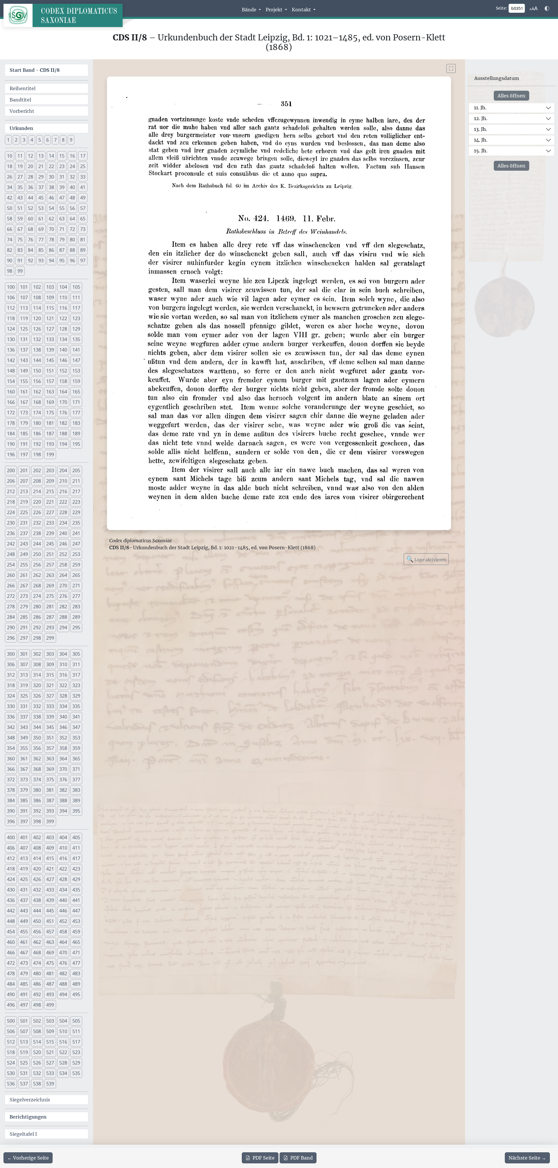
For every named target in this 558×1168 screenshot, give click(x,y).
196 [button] (11, 454)
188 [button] (63, 433)
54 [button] (51, 208)
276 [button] (63, 596)
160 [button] (11, 391)
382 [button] (63, 790)
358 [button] (63, 748)
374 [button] (37, 779)
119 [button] (24, 318)
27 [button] (20, 177)
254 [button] (11, 564)
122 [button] (63, 318)
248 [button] (11, 554)
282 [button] (63, 606)
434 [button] (63, 890)
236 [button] (11, 533)
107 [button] (24, 297)
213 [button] (24, 491)
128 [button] (63, 329)
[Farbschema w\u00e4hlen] (547, 8)
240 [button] (63, 533)
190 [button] (11, 444)
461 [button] (24, 942)
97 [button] (82, 260)
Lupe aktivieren (426, 559)
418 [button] (11, 869)
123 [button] (76, 318)
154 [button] (11, 381)
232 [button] (37, 523)
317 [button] (76, 675)
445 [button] (50, 910)
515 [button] (50, 1042)
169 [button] (50, 402)
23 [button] (62, 166)
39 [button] (62, 187)
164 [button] (63, 391)
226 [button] (37, 512)
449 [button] (24, 921)
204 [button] (63, 470)
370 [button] (63, 769)
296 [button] (11, 638)
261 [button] (24, 575)
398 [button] (37, 821)
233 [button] (50, 523)
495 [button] (76, 994)
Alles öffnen (511, 96)
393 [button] (50, 811)
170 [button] (63, 402)
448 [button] (11, 921)
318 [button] (11, 685)
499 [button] (50, 1005)
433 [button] (50, 890)
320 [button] (37, 685)
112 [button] (11, 308)
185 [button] (24, 433)
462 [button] (37, 942)
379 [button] (24, 790)
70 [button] (51, 229)
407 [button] (24, 848)
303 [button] (50, 654)
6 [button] (47, 140)
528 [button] (63, 1063)
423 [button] (76, 869)
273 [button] (24, 596)
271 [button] (76, 585)
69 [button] (41, 229)
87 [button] (62, 250)
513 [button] (24, 1042)
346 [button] (63, 727)
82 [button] (9, 250)
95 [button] (62, 260)
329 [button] (76, 696)
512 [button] (11, 1042)
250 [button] (37, 554)
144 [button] (37, 360)
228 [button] (63, 512)
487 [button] (50, 984)
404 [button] (63, 837)
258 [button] (63, 564)
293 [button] (50, 627)
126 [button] (37, 329)
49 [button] (82, 198)
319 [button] (24, 685)
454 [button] (11, 931)
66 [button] (9, 229)
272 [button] (11, 596)
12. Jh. (480, 118)
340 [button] (63, 717)
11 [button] (20, 156)
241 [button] (76, 533)
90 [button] (9, 260)
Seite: (501, 8)
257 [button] (50, 564)
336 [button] (11, 717)
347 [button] (76, 727)
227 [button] (50, 512)
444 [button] (37, 910)
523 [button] (76, 1052)
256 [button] (37, 564)
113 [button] (24, 308)
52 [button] (30, 208)
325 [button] (24, 696)
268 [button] (37, 585)
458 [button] (63, 931)
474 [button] (37, 963)
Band (301, 1158)
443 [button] (24, 910)
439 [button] (50, 900)
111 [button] (76, 297)
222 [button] (63, 502)
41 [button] (82, 187)
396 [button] (11, 821)
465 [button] (76, 942)
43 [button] (20, 198)
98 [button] (9, 271)
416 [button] (63, 858)
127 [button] (50, 329)
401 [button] (24, 837)
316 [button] (63, 675)
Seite (264, 1158)
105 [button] (76, 287)
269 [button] (50, 585)
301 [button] (24, 654)
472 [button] (11, 963)
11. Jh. (480, 107)
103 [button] (50, 287)
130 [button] (11, 339)
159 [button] (76, 381)
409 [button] (50, 848)
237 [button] (24, 533)
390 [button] (11, 811)
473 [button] (24, 963)
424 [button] (11, 879)
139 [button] (50, 350)
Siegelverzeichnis (30, 1100)
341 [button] (76, 717)
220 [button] (37, 502)
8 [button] (63, 140)
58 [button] (9, 218)
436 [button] (11, 900)
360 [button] (11, 758)
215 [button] (50, 491)
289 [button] (76, 617)
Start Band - (35, 70)
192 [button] (37, 444)
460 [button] (11, 942)
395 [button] (76, 811)
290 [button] (11, 627)
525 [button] (24, 1063)
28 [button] (30, 177)
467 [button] (24, 952)
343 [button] (24, 727)
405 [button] (76, 837)
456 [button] (37, 931)
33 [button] (82, 177)
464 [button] (63, 942)
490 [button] (11, 994)
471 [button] (76, 952)
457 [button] (50, 931)
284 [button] (11, 617)
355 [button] (24, 748)
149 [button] (24, 371)
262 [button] (37, 575)
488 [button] (63, 984)
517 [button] (76, 1042)
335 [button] (76, 706)
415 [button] (50, 858)
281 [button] (50, 606)
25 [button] (82, 166)
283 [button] (76, 606)
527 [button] (50, 1063)
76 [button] (30, 239)
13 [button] (41, 156)
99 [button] (20, 271)
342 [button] (11, 727)
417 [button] (76, 858)
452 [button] (63, 921)
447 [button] (76, 910)
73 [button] (82, 229)
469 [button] (50, 952)
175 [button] (50, 412)
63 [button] (62, 218)
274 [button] (37, 596)
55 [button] (62, 208)
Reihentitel (22, 88)
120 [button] (37, 318)
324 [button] (11, 696)
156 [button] (37, 381)
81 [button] (82, 239)
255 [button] (24, 564)
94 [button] (51, 260)
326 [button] (37, 696)
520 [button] (37, 1052)
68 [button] (30, 229)
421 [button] (50, 869)
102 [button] (37, 287)
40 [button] (72, 187)
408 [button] (37, 848)
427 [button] (50, 879)
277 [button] (76, 596)
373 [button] (24, 779)
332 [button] (37, 706)
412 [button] (11, 858)
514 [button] (37, 1042)
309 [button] (50, 664)
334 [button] (63, 706)
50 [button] (9, 208)
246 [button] (63, 544)
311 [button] (76, 664)
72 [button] (72, 229)
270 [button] (63, 585)
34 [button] (9, 187)
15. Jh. (480, 151)
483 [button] (76, 973)
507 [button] (24, 1031)
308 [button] (37, 664)
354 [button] (11, 748)
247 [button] (76, 544)
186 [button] (37, 433)
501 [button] (24, 1021)
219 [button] (24, 502)
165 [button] (76, 391)
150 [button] (37, 371)
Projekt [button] (275, 10)
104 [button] (63, 287)
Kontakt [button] (302, 10)
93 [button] (41, 260)
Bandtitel (20, 100)
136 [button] (11, 350)
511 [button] (76, 1031)
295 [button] (76, 627)
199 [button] (50, 454)
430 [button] (11, 890)
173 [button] (24, 412)
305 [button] (76, 654)
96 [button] (72, 260)
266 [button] (11, 585)
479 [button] (24, 973)
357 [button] (50, 748)
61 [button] (41, 218)
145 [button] (50, 360)
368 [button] (37, 769)
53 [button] (41, 208)
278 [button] (11, 606)
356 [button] (37, 748)
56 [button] (72, 208)
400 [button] (11, 837)
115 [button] (50, 308)
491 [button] (24, 994)
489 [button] (76, 984)
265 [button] (76, 575)
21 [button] (41, 166)
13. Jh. (480, 129)
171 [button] (76, 402)
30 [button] (51, 177)
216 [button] (63, 491)
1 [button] (8, 140)
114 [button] (37, 308)
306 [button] (11, 664)
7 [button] (55, 140)
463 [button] (50, 942)
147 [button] (76, 360)
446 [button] (63, 910)
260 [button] (11, 575)
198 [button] (37, 454)
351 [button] (50, 737)
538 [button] (37, 1083)
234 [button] (63, 523)
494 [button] (63, 994)
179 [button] (24, 423)
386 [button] (37, 800)
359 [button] (76, 748)
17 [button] (82, 156)
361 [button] (24, 758)
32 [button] (72, 177)
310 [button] (63, 664)
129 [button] (76, 329)
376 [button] (63, 779)
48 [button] (72, 198)
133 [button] (50, 339)
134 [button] (63, 339)
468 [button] (37, 952)
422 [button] (63, 869)
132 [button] (37, 339)
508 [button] (37, 1031)
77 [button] (41, 239)
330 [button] (11, 706)
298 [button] (37, 638)
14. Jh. (480, 140)
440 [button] (63, 900)
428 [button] (63, 879)
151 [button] (50, 371)
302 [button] (37, 654)
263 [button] (50, 575)
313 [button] (24, 675)
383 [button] (76, 790)
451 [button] (50, 921)
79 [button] (62, 239)
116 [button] (63, 308)
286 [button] (37, 617)
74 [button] (9, 239)
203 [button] (50, 470)
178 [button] (11, 423)
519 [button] (24, 1052)
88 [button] (72, 250)
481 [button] (50, 973)
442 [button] (11, 910)
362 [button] (37, 758)
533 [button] (50, 1073)
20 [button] (30, 166)
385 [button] (24, 800)
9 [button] (71, 140)
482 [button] (63, 973)
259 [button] (76, 564)
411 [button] (76, 848)
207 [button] (24, 481)
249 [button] (24, 554)
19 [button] (20, 166)
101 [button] (24, 287)
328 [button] (63, 696)
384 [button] (11, 800)
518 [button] (11, 1052)
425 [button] (24, 879)
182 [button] (63, 423)
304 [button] (63, 654)
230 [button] (11, 523)
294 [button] (63, 627)
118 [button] (11, 318)
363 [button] (50, 758)
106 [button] (11, 297)
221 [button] (50, 502)
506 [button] (11, 1031)
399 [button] (50, 821)
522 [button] (63, 1052)
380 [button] (37, 790)
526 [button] (37, 1063)
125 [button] (24, 329)
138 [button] (37, 350)
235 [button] (76, 523)
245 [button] (50, 544)
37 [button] (41, 187)
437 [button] (24, 900)
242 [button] (11, 544)
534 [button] (63, 1073)
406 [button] (11, 848)
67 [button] (20, 229)
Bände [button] (249, 10)
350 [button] (37, 737)
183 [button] (76, 423)
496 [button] (11, 1005)
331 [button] (24, 706)
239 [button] (50, 533)
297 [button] (24, 638)
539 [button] (50, 1083)
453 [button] (76, 921)
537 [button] (24, 1083)
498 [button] (37, 1005)
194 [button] (63, 444)
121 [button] (50, 318)
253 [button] (76, 554)
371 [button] (76, 769)
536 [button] (11, 1083)
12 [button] (30, 156)
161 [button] (24, 391)
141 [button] (76, 350)
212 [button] (11, 491)
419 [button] (24, 869)
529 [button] (76, 1063)
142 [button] (11, 360)
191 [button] (24, 444)
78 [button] (51, 239)
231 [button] (24, 523)
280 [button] (37, 606)
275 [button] (50, 596)
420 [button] (37, 869)
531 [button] (24, 1073)
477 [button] (76, 963)
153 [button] (76, 371)
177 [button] (76, 412)
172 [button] (11, 412)
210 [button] (63, 481)
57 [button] (82, 208)
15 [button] (62, 156)
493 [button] (50, 994)
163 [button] (50, 391)
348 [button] (11, 737)
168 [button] (37, 402)
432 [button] (37, 890)
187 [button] (50, 433)
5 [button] (39, 140)
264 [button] (63, 575)
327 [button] (50, 696)
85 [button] (41, 250)
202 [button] (37, 470)
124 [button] (11, 329)
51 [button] (20, 208)
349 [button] (24, 737)
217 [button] (76, 491)
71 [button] (62, 229)
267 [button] (24, 585)
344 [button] (37, 727)
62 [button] (51, 218)
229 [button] (76, 512)
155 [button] (24, 381)
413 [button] (24, 858)
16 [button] (72, 156)
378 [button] (11, 790)
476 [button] (63, 963)
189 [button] (76, 433)
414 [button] (37, 858)
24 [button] (72, 166)
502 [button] (37, 1021)
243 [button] (24, 544)
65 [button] (82, 218)
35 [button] (20, 187)
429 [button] (76, 879)
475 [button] (50, 963)
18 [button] (9, 166)
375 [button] (50, 779)
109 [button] (50, 297)
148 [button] (11, 371)
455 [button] (24, 931)
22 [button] (51, 166)
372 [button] (11, 779)
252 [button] (63, 554)
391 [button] (24, 811)
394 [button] (63, 811)
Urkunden (21, 128)
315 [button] (50, 675)
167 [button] (24, 402)
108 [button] (37, 297)
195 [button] (76, 444)
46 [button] (51, 198)
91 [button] (20, 260)
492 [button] (37, 994)
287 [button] (50, 617)
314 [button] (37, 675)
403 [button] (50, 837)
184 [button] (11, 433)
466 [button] (11, 952)
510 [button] (63, 1031)
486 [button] (37, 984)
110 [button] (63, 297)
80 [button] (72, 239)
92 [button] (30, 260)
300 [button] (11, 654)
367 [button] (24, 769)
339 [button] (50, 717)
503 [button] (50, 1021)
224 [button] (11, 512)
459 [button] (76, 931)
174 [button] (37, 412)
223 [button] (76, 502)
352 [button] (63, 737)
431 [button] (24, 890)
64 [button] (72, 218)
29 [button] (41, 177)
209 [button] (50, 481)
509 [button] (50, 1031)
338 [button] (37, 717)
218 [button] (11, 502)
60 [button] (30, 218)
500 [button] (11, 1021)
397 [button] (24, 821)
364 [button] (63, 758)
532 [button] (37, 1073)
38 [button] (51, 187)
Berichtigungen (28, 1117)
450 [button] (37, 921)
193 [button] (50, 444)
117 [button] (76, 308)
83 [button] (20, 250)
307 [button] (24, 664)
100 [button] (11, 287)
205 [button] (76, 470)
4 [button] (32, 140)
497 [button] (24, 1005)
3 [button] (24, 140)
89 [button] (82, 250)
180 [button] (37, 423)
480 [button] (37, 973)
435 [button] (76, 890)
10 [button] (9, 156)
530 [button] (11, 1073)
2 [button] (16, 140)
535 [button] (76, 1073)
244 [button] (37, 544)
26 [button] (9, 177)
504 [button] (63, 1021)
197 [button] (24, 454)
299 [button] (50, 638)
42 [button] (9, 198)
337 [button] (24, 717)
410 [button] (63, 848)
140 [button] (63, 350)
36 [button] (30, 187)
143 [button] (24, 360)
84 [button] (30, 250)
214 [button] (37, 491)
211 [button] (76, 481)
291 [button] (24, 627)
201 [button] (24, 470)
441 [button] (76, 900)
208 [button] (37, 481)
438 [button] (37, 900)
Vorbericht (22, 111)
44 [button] (30, 198)
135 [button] (76, 339)
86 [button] (51, 250)
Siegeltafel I (23, 1134)
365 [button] (76, 758)
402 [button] (37, 837)
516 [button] (63, 1042)
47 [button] (62, 198)
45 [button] (41, 198)
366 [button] (11, 769)
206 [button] (11, 481)
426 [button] (37, 879)
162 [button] (37, 391)
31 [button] (62, 177)
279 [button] (24, 606)
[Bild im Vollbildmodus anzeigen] (451, 68)
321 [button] (50, 685)
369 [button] (50, 769)
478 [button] (11, 973)
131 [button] (24, 339)
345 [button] (50, 727)
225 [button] (24, 512)
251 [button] (50, 554)
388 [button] (63, 800)
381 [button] (50, 790)
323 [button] (76, 685)
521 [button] (50, 1052)
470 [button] (63, 952)
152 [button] (63, 371)
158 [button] (63, 381)
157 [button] (50, 381)
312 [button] (11, 675)
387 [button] (50, 800)
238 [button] (37, 533)
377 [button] (76, 779)
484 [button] (11, 984)
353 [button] (76, 737)
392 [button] (37, 811)
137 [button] (24, 350)
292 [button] (37, 627)
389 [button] (76, 800)
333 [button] (50, 706)
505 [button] (76, 1021)
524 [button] (11, 1063)
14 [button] (51, 156)
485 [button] (24, 984)
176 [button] (63, 412)
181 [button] (50, 423)
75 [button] (20, 239)
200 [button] (11, 470)
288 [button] (63, 617)
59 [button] (20, 218)
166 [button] (11, 402)
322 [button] (63, 685)
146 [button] (63, 360)
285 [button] (24, 617)
